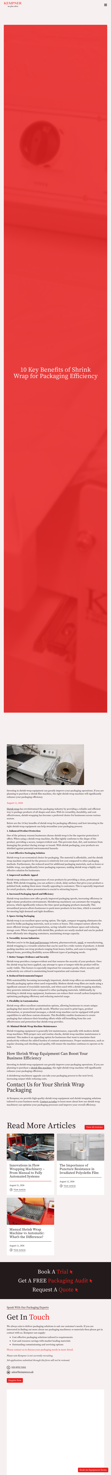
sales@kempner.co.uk (22, 1372)
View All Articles (94, 1127)
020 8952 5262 (19, 1367)
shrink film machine (41, 1067)
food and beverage (39, 942)
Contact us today (48, 1101)
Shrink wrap (13, 808)
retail (80, 942)
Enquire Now (14, 1380)
